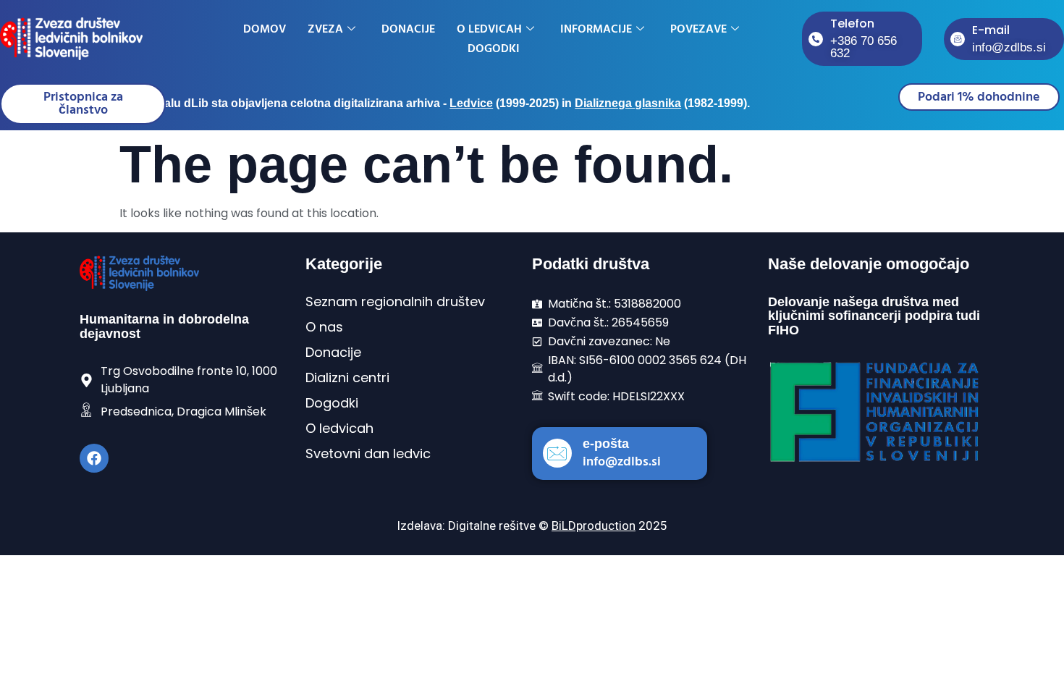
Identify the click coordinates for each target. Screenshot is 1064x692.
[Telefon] (815, 39)
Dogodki (494, 48)
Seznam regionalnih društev (395, 301)
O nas (324, 327)
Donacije (408, 29)
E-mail (991, 30)
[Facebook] (94, 458)
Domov (264, 29)
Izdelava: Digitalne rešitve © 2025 (532, 525)
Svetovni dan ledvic (368, 453)
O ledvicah (489, 29)
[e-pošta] (557, 453)
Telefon (852, 23)
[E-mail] (957, 39)
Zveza (325, 29)
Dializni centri (347, 377)
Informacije (596, 29)
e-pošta (606, 443)
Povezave (698, 29)
